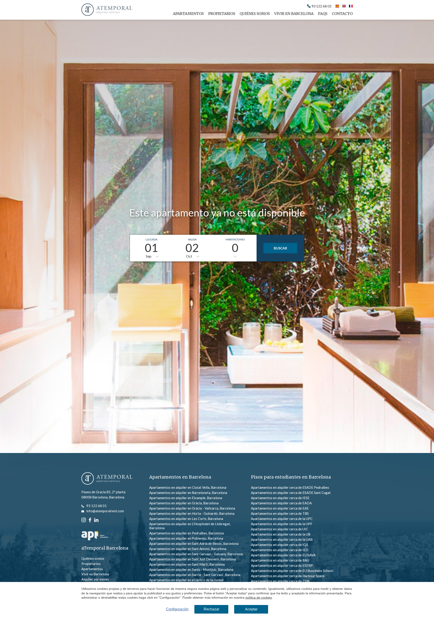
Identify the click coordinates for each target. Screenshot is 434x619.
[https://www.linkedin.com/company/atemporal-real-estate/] (96, 519)
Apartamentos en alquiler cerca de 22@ (280, 581)
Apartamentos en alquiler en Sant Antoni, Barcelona (187, 549)
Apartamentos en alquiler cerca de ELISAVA (283, 555)
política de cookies (258, 597)
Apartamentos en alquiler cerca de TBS (280, 513)
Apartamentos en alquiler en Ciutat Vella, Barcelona (187, 487)
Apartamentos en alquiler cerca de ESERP (282, 565)
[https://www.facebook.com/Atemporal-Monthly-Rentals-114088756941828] (90, 519)
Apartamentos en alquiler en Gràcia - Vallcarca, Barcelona (192, 508)
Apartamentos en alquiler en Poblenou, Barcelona (186, 538)
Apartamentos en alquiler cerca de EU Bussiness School (292, 571)
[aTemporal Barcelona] (106, 478)
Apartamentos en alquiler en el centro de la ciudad (186, 580)
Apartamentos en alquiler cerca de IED (279, 550)
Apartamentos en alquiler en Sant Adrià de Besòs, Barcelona (193, 543)
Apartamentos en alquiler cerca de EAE (280, 508)
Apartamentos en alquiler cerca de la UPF (281, 524)
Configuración (177, 609)
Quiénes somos (255, 13)
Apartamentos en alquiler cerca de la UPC (282, 519)
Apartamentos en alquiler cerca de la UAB (282, 539)
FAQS (322, 13)
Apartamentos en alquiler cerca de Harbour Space (288, 576)
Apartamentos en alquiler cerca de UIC (279, 529)
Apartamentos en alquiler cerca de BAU (280, 560)
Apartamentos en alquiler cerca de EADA (281, 503)
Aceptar (251, 609)
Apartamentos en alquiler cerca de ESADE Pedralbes (290, 487)
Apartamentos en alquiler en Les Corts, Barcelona (186, 519)
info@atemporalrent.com (105, 511)
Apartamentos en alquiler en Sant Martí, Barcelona (187, 564)
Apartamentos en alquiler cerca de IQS (279, 545)
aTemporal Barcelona (104, 548)
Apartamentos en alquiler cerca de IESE (280, 498)
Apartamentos (188, 13)
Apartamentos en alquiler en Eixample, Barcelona (185, 498)
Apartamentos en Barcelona (180, 477)
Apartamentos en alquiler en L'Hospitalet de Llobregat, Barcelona (190, 526)
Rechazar (211, 609)
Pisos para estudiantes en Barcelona (291, 477)
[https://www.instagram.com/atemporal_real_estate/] (83, 519)
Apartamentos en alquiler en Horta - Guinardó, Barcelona (191, 513)
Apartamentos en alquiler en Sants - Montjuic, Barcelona (191, 569)
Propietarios (221, 13)
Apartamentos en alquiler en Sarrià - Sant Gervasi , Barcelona (194, 575)
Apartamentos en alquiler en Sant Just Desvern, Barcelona (192, 559)
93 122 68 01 (321, 6)
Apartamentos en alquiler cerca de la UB (280, 534)
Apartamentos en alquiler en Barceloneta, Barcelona (188, 493)
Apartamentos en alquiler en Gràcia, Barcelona (184, 503)
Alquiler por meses (95, 579)
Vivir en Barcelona (294, 13)
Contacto (342, 13)
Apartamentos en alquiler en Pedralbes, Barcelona (186, 533)
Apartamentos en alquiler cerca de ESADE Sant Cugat (291, 493)
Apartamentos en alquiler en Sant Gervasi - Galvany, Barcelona (196, 554)
